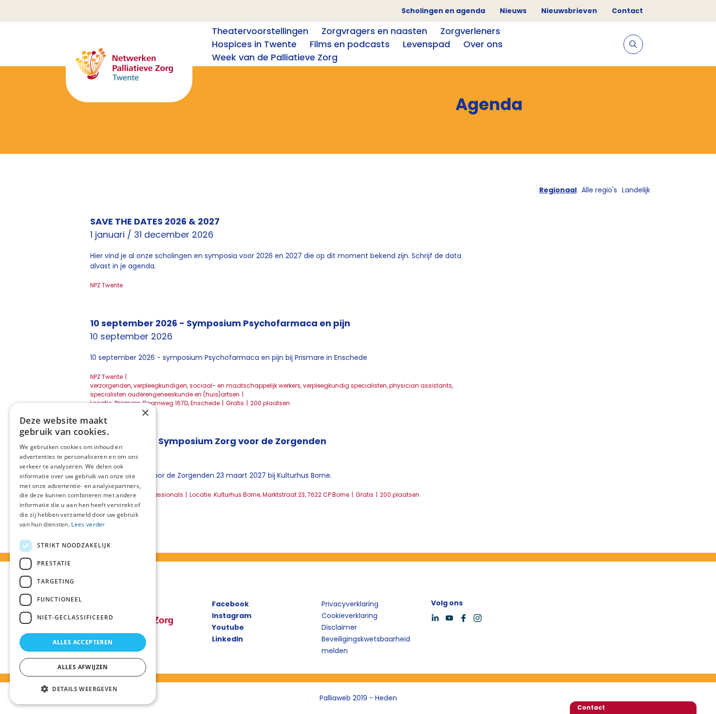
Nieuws (513, 11)
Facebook (230, 604)
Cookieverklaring (349, 615)
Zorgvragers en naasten (374, 31)
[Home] (129, 65)
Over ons (483, 44)
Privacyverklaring (349, 604)
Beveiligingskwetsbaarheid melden (365, 645)
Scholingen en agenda (443, 11)
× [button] (145, 413)
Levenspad (426, 44)
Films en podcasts (350, 44)
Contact (627, 11)
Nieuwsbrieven (569, 11)
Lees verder (88, 524)
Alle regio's (599, 190)
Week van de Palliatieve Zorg (275, 57)
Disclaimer (339, 627)
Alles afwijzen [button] (82, 667)
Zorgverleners (470, 31)
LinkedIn (227, 639)
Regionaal (558, 190)
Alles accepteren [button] (83, 642)
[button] (82, 689)
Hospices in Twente (254, 44)
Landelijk (636, 190)
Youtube (228, 627)
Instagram (231, 615)
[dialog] (83, 553)
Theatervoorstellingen (260, 31)
